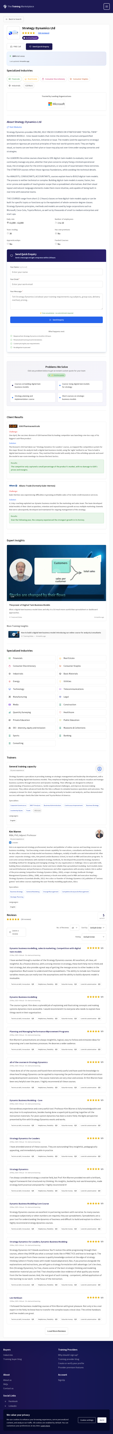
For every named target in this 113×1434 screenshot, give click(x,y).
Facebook (13, 1401)
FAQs (5, 1384)
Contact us (8, 1388)
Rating (78, 936)
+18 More (29, 85)
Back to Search (15, 19)
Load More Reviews (56, 1331)
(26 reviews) (43, 33)
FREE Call (17, 46)
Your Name (18, 267)
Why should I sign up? (68, 1355)
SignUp (61, 1380)
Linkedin (13, 1406)
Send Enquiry (58, 320)
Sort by (84, 927)
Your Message (16, 291)
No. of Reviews (63, 927)
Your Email (15, 279)
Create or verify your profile (71, 1363)
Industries (8, 1355)
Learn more (45, 1425)
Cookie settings (86, 1420)
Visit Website (16, 127)
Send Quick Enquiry (41, 46)
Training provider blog (68, 1359)
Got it (102, 1420)
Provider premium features (71, 1367)
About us (7, 1380)
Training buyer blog (12, 1359)
